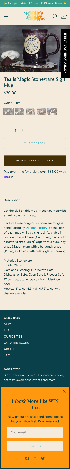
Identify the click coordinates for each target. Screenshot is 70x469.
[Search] (55, 17)
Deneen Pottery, (37, 228)
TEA (7, 330)
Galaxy (52, 111)
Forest (30, 111)
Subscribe (35, 445)
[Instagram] (35, 458)
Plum (8, 111)
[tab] (14, 200)
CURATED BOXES (16, 343)
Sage (19, 111)
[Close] (64, 391)
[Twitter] (43, 458)
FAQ (7, 355)
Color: (12, 103)
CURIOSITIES (13, 336)
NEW (7, 324)
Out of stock (35, 143)
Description (12, 200)
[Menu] (6, 16)
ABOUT (9, 349)
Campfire (41, 111)
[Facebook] (27, 458)
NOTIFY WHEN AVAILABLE (35, 160)
